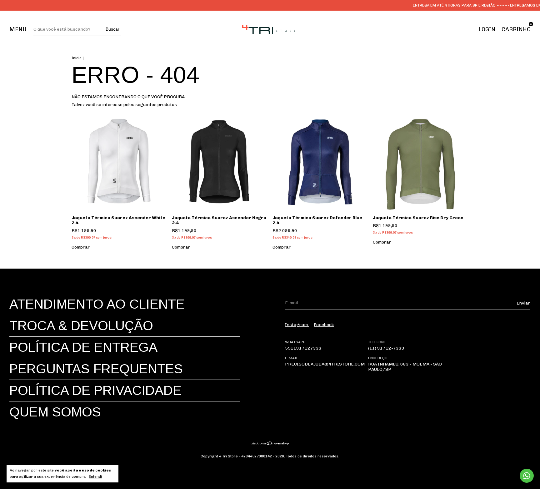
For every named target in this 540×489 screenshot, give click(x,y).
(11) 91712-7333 (386, 348)
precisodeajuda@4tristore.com (325, 364)
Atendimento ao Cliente (97, 304)
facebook (324, 324)
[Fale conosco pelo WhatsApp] (527, 476)
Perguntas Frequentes (96, 368)
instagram (297, 324)
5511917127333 (303, 348)
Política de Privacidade (95, 390)
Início (77, 58)
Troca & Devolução (81, 325)
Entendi (95, 476)
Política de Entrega (83, 347)
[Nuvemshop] (270, 444)
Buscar (112, 29)
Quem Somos (55, 412)
